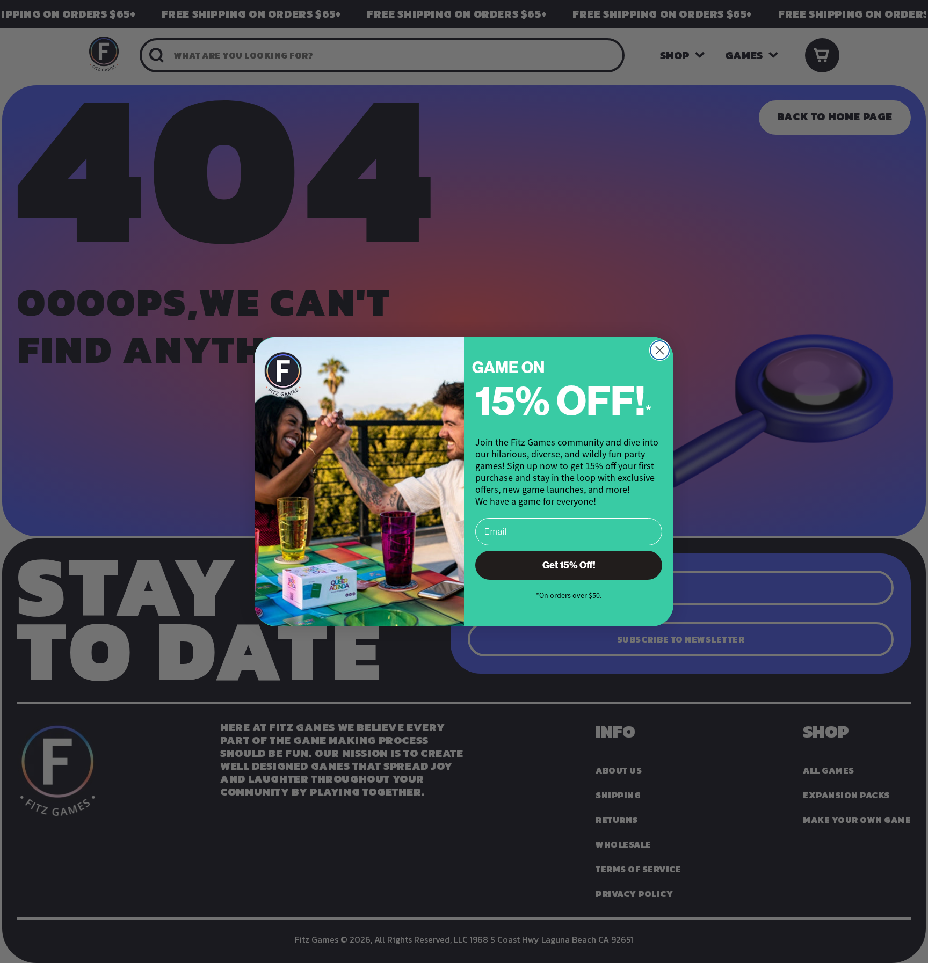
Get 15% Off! (569, 565)
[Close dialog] (659, 350)
